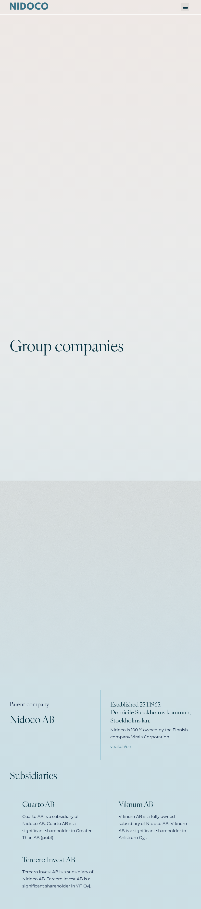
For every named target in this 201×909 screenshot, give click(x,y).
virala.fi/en (120, 746)
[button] (185, 7)
